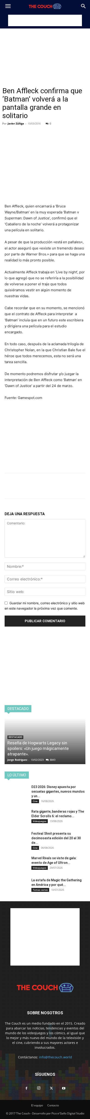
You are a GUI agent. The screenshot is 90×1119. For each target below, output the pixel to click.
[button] (7, 6)
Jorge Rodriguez (17, 759)
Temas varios (40, 889)
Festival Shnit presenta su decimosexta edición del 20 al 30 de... (56, 838)
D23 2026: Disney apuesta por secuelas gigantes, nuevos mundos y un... (58, 791)
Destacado (15, 737)
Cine (35, 801)
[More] (52, 130)
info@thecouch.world (55, 1057)
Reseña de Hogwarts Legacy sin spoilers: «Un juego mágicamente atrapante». (38, 748)
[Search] (83, 6)
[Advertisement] (45, 20)
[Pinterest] (30, 130)
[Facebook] (9, 130)
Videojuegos (39, 821)
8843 (52, 759)
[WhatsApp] (41, 130)
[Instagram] (38, 1088)
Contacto (53, 1105)
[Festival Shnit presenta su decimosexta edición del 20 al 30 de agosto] (16, 839)
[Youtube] (63, 1088)
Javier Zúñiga (16, 123)
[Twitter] (19, 130)
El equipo (37, 1105)
